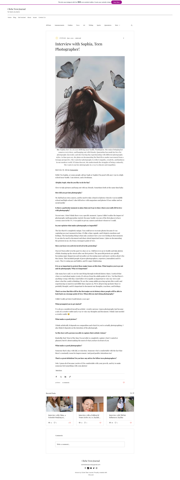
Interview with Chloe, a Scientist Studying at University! (57, 416)
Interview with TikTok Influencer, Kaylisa (117, 416)
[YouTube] (91, 468)
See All (132, 393)
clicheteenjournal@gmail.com (90, 464)
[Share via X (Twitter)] (61, 377)
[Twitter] (94, 468)
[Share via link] (70, 377)
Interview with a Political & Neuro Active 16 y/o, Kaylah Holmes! (89, 416)
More (116, 25)
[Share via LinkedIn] (65, 377)
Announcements (59, 25)
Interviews (59, 370)
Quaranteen (107, 25)
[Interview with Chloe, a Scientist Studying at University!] (59, 404)
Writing (91, 25)
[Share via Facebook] (56, 377)
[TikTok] (88, 468)
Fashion (70, 25)
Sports (99, 25)
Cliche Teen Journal (17, 9)
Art (84, 25)
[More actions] (123, 38)
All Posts (48, 25)
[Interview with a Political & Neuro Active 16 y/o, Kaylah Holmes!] (90, 404)
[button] (22, 17)
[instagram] (97, 468)
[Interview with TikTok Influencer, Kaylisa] (120, 404)
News (77, 25)
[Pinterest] (85, 468)
